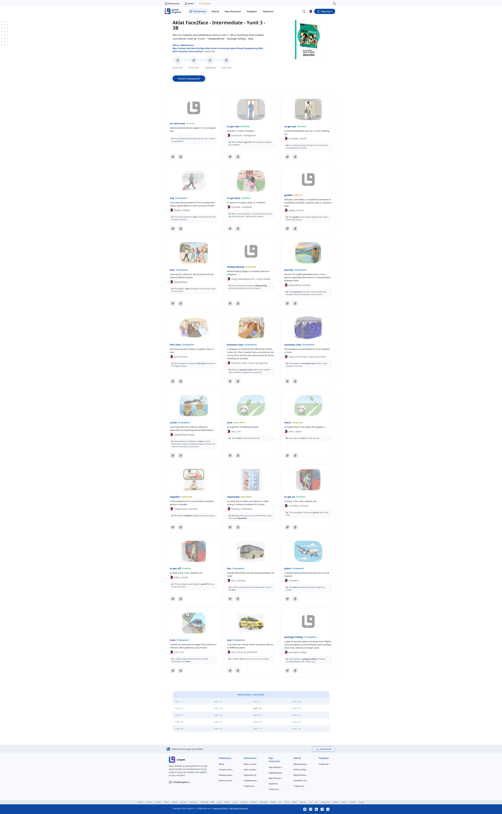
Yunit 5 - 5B (179, 722)
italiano (174, 802)
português (263, 802)
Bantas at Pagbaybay (301, 769)
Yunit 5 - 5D (257, 722)
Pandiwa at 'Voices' (301, 780)
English (140, 802)
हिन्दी (212, 802)
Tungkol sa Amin (226, 769)
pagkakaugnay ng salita (276, 772)
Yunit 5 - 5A (296, 715)
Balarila (297, 758)
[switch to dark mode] (334, 3)
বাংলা (316, 802)
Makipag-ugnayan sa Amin (226, 775)
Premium (206, 3)
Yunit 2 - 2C (179, 708)
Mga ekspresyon (274, 760)
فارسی (235, 802)
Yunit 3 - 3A (218, 708)
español (158, 802)
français (149, 802)
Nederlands (325, 802)
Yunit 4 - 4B (218, 715)
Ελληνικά (303, 802)
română (353, 802)
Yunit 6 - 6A (296, 722)
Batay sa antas (250, 764)
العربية (219, 802)
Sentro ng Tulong (226, 780)
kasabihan (273, 783)
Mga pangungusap (301, 764)
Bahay (176, 45)
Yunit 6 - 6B (179, 729)
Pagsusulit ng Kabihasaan (251, 775)
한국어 (287, 802)
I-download (325, 749)
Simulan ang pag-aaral (189, 78)
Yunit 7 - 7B (296, 729)
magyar (361, 802)
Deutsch (254, 802)
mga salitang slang (276, 767)
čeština (344, 802)
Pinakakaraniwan (251, 780)
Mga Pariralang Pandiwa (276, 778)
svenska (335, 802)
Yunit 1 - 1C (218, 701)
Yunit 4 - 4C (257, 715)
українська (194, 802)
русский (183, 802)
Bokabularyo (187, 45)
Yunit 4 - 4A (179, 715)
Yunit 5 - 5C (218, 722)
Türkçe (166, 802)
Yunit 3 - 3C (296, 708)
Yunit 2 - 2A (257, 701)
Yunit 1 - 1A (179, 701)
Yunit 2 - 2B (296, 701)
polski (295, 802)
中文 (280, 802)
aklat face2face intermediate (188, 51)
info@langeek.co (181, 782)
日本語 (273, 802)
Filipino (227, 802)
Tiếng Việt (204, 802)
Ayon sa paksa (250, 769)
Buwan (191, 3)
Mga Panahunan (301, 775)
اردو (310, 802)
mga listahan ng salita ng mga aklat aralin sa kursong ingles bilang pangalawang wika (218, 48)
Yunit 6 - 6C (218, 729)
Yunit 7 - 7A (257, 729)
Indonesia (244, 802)
